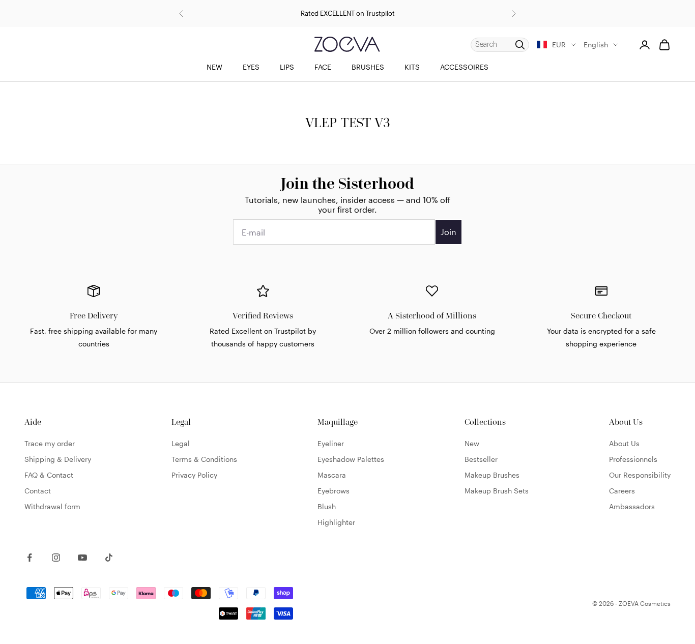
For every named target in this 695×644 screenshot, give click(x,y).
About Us (624, 443)
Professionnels (633, 459)
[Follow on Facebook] (29, 557)
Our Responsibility (640, 475)
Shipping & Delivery (57, 459)
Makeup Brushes (492, 475)
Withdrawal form (52, 506)
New (472, 443)
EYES (251, 67)
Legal (180, 443)
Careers (622, 490)
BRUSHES (368, 67)
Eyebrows (333, 490)
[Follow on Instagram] (56, 557)
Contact (37, 490)
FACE (322, 67)
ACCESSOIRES (464, 67)
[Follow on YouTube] (82, 557)
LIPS (287, 67)
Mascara (331, 475)
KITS (412, 67)
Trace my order (49, 443)
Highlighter (336, 522)
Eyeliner (330, 443)
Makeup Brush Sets (497, 490)
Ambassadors (632, 506)
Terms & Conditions (204, 459)
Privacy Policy (194, 475)
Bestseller (481, 459)
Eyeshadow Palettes (350, 459)
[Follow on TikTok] (109, 557)
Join (448, 232)
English (596, 44)
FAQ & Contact (48, 475)
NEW (214, 67)
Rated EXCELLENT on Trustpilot (348, 13)
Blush (326, 506)
